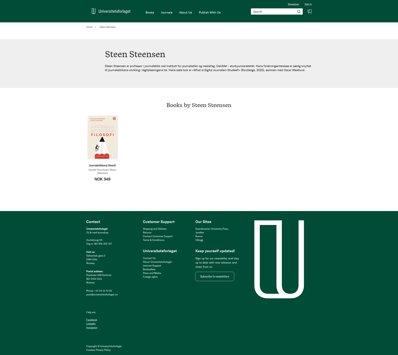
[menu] (183, 12)
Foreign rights (150, 276)
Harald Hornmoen (99, 169)
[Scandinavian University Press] (111, 11)
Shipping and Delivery (155, 228)
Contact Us (149, 258)
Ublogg (199, 240)
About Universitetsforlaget (157, 261)
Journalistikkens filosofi (102, 165)
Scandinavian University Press (211, 228)
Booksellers (149, 269)
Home (89, 27)
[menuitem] (149, 12)
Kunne (198, 236)
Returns (147, 232)
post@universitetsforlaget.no (102, 294)
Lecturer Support (152, 265)
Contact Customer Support (158, 236)
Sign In (308, 4)
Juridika (199, 232)
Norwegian (293, 4)
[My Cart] (309, 11)
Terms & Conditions (153, 240)
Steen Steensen (106, 171)
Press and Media (152, 273)
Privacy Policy (103, 349)
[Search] (299, 11)
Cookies (90, 349)
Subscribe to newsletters (214, 276)
